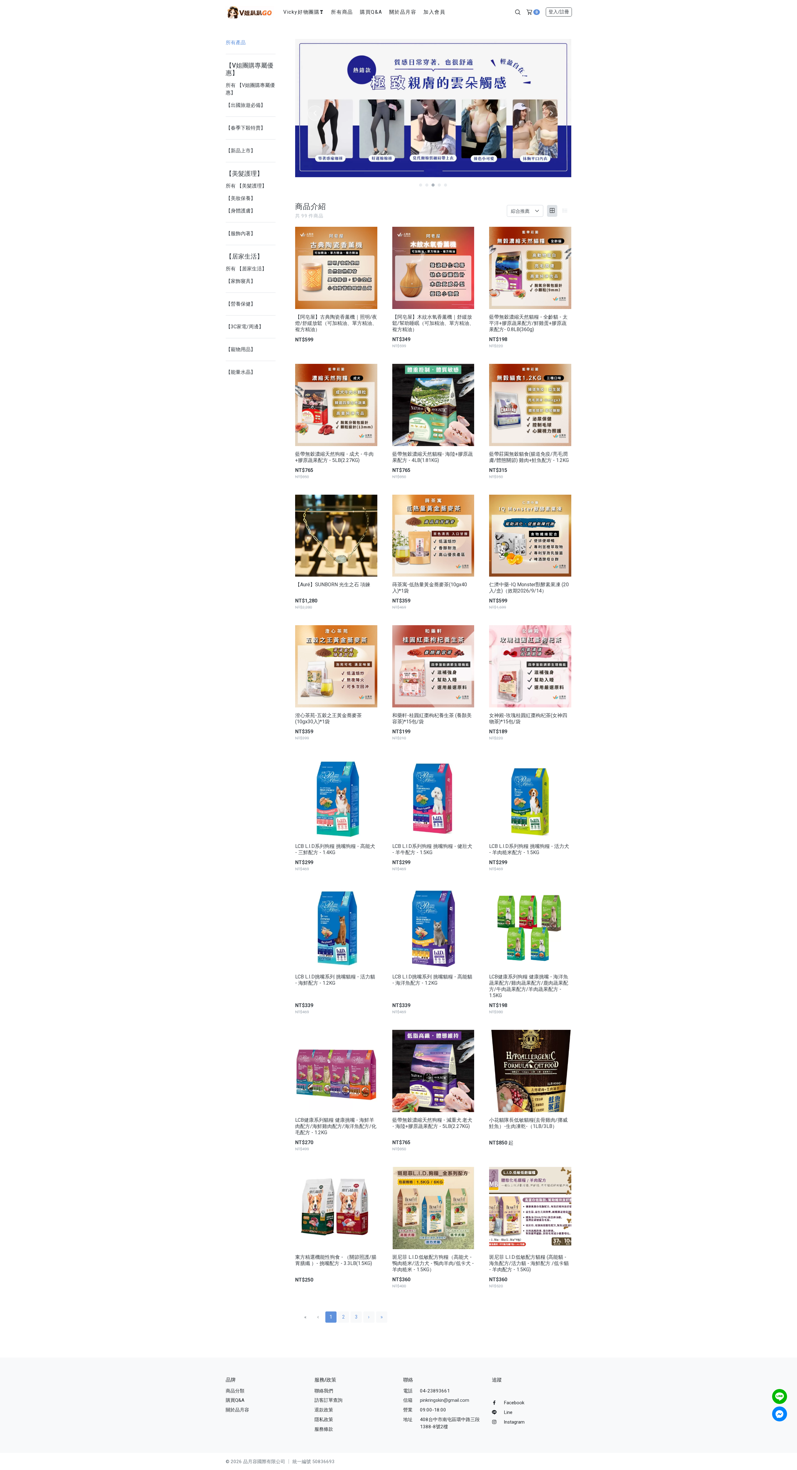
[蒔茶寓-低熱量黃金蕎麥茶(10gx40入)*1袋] (433, 536)
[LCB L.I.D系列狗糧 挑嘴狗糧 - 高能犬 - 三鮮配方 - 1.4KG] (336, 797)
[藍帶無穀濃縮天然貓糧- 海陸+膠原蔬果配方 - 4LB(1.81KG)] (433, 405)
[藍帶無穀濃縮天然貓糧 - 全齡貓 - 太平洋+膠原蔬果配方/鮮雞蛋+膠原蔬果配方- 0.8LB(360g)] (530, 268)
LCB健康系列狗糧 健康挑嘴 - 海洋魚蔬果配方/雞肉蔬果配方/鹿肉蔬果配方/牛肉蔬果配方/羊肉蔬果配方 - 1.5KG (528, 986)
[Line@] (779, 1396)
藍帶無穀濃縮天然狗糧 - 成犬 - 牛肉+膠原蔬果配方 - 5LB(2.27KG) (334, 457)
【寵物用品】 (241, 349)
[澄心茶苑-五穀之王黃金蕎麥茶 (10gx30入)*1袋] (336, 666)
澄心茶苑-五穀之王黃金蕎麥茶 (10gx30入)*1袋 (328, 718)
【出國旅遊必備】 (246, 105)
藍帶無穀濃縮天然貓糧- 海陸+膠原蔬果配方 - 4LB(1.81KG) (432, 457)
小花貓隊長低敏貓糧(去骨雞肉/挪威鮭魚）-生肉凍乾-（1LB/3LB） (528, 1123)
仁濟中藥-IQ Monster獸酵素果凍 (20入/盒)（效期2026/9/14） (529, 588)
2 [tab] (426, 185)
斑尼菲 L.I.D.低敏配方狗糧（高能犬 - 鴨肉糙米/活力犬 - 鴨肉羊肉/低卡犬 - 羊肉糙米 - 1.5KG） (433, 1263)
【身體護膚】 (241, 211)
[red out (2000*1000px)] (433, 108)
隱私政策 (323, 1419)
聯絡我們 (323, 1391)
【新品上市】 (241, 151)
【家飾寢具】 (241, 281)
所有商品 (342, 12)
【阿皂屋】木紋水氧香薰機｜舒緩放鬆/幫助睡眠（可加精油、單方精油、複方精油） (433, 323)
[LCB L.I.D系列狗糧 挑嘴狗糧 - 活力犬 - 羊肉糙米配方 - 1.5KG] (530, 797)
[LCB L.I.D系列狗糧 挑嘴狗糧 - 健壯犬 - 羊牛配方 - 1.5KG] (433, 797)
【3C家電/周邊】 (245, 327)
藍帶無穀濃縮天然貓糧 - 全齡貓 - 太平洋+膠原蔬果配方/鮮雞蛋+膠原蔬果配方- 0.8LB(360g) (528, 323)
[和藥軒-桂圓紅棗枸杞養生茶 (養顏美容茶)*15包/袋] (433, 666)
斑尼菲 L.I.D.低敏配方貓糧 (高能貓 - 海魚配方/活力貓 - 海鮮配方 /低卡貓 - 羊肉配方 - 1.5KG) (529, 1263)
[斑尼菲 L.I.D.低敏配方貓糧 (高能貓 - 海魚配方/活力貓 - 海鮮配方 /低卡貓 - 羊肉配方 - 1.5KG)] (530, 1208)
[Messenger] (779, 1413)
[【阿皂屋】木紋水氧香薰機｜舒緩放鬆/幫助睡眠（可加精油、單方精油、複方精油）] (433, 268)
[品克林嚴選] (249, 12)
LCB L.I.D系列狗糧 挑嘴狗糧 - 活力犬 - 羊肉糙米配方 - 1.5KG (529, 849)
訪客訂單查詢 (328, 1400)
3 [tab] (433, 185)
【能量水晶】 (241, 372)
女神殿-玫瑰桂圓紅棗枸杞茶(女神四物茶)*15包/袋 (528, 718)
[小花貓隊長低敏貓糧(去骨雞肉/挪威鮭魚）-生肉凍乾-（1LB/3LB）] (530, 1071)
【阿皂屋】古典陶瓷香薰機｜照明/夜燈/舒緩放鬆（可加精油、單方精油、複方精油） (336, 323)
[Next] (551, 113)
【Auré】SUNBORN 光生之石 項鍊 (332, 585)
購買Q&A (371, 12)
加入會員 (434, 12)
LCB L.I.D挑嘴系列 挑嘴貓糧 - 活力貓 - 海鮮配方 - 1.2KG (335, 980)
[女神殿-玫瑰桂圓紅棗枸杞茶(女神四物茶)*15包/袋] (530, 666)
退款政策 (323, 1410)
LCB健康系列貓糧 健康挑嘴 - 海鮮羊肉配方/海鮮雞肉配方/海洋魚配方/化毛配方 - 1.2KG (335, 1126)
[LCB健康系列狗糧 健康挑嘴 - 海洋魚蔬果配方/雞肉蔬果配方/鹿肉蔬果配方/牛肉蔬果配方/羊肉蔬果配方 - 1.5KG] (530, 928)
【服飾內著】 (241, 233)
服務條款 (323, 1429)
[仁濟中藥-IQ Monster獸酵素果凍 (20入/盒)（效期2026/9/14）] (530, 536)
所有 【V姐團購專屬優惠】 (250, 89)
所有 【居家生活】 (246, 269)
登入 (559, 12)
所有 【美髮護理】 (246, 186)
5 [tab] (445, 185)
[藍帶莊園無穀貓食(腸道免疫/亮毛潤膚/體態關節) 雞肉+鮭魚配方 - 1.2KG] (530, 405)
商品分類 (235, 1391)
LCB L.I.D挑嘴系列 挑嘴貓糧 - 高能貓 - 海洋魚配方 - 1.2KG (432, 980)
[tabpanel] (433, 108)
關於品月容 (403, 12)
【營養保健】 (241, 304)
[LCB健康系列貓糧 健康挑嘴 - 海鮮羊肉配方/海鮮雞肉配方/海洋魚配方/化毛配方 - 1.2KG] (336, 1071)
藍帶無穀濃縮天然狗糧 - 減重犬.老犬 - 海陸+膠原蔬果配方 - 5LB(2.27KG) (432, 1123)
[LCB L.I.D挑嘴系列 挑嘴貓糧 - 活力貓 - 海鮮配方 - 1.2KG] (336, 928)
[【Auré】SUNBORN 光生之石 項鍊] (336, 536)
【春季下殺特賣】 (246, 128)
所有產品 (236, 42)
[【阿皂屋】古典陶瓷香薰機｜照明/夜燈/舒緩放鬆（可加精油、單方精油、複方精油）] (336, 268)
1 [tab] (420, 185)
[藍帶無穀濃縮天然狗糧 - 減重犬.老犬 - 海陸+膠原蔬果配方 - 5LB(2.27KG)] (433, 1071)
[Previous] (315, 113)
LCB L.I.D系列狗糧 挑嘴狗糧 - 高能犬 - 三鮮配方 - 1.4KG (335, 849)
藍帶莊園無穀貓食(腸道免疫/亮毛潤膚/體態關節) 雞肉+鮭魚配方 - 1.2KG (529, 457)
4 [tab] (439, 185)
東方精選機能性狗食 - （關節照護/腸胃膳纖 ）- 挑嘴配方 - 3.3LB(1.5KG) (335, 1260)
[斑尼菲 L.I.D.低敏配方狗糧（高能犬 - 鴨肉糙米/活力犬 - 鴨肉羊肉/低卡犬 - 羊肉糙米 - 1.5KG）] (433, 1208)
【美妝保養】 (241, 198)
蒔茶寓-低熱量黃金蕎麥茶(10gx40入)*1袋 (429, 588)
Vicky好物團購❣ (303, 12)
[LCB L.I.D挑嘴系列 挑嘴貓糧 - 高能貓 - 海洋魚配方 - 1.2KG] (433, 928)
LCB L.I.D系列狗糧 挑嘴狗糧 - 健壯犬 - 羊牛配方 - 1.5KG (432, 849)
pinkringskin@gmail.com (444, 1400)
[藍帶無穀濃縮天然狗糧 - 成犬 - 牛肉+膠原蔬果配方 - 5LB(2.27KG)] (336, 405)
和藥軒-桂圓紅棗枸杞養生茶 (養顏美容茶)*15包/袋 (432, 718)
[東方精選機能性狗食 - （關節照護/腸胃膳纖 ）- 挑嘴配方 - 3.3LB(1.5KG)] (336, 1208)
